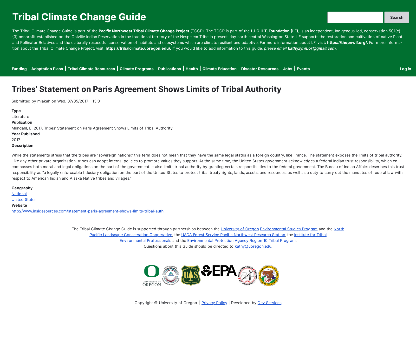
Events (303, 68)
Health (192, 68)
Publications (169, 68)
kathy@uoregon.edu (253, 246)
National (19, 193)
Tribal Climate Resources (91, 68)
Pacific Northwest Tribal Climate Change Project (144, 30)
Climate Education (219, 68)
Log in (405, 68)
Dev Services (269, 302)
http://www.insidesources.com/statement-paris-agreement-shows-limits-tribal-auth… (89, 211)
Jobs (287, 68)
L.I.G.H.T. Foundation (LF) (274, 30)
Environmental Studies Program (289, 228)
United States (24, 199)
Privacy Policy (214, 302)
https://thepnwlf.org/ (347, 42)
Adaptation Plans (47, 68)
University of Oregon (240, 228)
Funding (19, 68)
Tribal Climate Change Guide (79, 17)
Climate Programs (137, 68)
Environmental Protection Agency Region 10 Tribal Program (241, 240)
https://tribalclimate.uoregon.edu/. (138, 48)
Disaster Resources (260, 68)
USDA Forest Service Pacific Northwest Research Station (233, 234)
